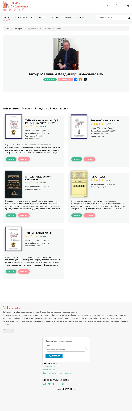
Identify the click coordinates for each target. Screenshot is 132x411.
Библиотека (20, 17)
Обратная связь (49, 369)
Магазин (7, 20)
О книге (23, 159)
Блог (33, 17)
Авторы (43, 17)
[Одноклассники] (80, 79)
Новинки (81, 17)
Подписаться (54, 356)
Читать (11, 159)
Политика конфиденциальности (56, 373)
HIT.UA (5, 329)
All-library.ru (11, 307)
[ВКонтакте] (75, 79)
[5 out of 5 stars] (36, 126)
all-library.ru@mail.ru (51, 366)
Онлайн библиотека (19, 4)
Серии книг (67, 17)
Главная (7, 17)
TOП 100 (54, 17)
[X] (85, 79)
